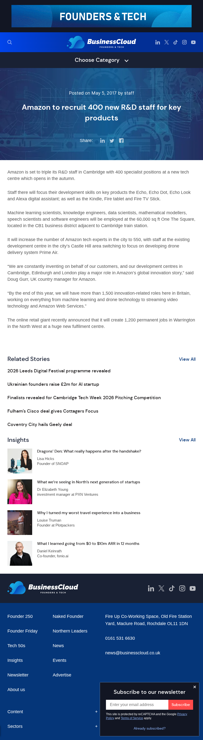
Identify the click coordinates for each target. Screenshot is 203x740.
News (58, 645)
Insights (15, 660)
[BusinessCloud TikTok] (175, 42)
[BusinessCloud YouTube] (193, 42)
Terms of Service (132, 718)
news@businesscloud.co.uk (132, 652)
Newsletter (17, 674)
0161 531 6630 (120, 638)
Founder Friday (22, 631)
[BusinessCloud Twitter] (166, 42)
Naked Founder (68, 616)
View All (187, 359)
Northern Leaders (70, 631)
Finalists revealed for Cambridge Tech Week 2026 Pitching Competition (84, 397)
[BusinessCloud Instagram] (184, 42)
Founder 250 (20, 616)
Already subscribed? (150, 728)
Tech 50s (16, 645)
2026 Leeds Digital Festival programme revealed (59, 371)
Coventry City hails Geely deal (39, 424)
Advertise (62, 674)
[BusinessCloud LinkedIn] (157, 42)
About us (16, 689)
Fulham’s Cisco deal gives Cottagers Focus (52, 411)
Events (59, 660)
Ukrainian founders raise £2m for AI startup (53, 384)
